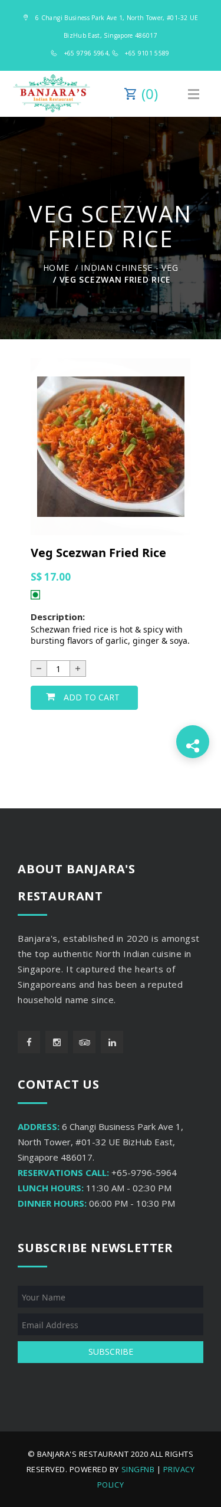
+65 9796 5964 (86, 53)
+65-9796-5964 (144, 1172)
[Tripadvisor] (84, 1042)
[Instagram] (56, 1042)
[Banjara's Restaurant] (51, 93)
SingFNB (138, 1469)
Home (56, 267)
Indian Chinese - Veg (129, 267)
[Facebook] (29, 1042)
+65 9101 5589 (147, 53)
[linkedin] (112, 1042)
